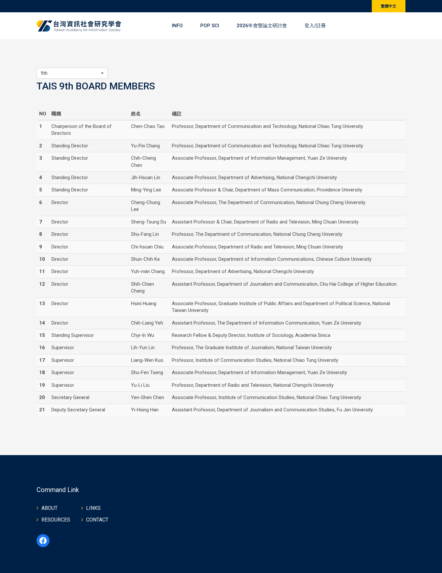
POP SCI (209, 26)
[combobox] (72, 73)
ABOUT (49, 508)
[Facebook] (43, 540)
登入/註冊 (315, 26)
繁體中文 (388, 6)
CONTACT (97, 520)
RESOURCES (55, 520)
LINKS (93, 508)
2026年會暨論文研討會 (262, 26)
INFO (177, 26)
